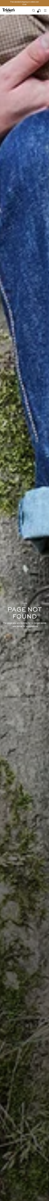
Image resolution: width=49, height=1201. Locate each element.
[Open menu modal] (45, 10)
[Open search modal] (33, 10)
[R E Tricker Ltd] (8, 10)
